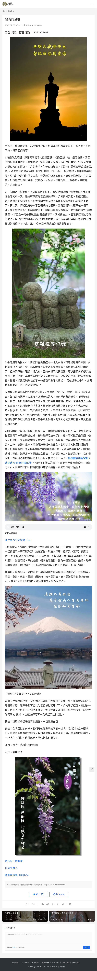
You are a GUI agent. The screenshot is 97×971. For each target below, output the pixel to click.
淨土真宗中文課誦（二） (19, 539)
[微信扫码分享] (42, 904)
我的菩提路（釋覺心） (17, 875)
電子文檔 (55, 962)
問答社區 (65, 962)
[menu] (92, 4)
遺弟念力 (27, 25)
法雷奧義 (35, 962)
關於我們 (15, 962)
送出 (86, 947)
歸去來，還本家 (14, 861)
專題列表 (45, 962)
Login (14, 947)
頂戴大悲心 (11, 868)
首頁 (3, 11)
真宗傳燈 (25, 962)
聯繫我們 (75, 962)
